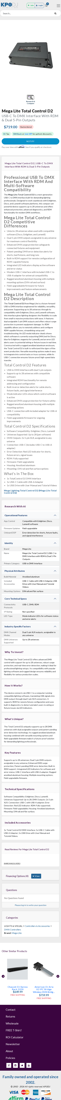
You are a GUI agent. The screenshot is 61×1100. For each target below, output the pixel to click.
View (37, 876)
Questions (11, 890)
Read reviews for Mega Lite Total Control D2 (27, 849)
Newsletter (13, 1044)
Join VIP (28, 134)
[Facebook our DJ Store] (8, 1065)
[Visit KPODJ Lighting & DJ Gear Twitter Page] (22, 1065)
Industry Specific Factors (18, 626)
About (9, 1051)
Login (40, 5)
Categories (12, 917)
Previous (3, 976)
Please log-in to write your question (30, 905)
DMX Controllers (12, 929)
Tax (6, 134)
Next (57, 976)
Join (32, 5)
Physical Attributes (15, 570)
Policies (10, 1058)
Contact (10, 1009)
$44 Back (17, 134)
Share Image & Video (12, 863)
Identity (9, 543)
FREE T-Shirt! (14, 1030)
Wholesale (12, 1023)
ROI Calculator (14, 1037)
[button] (30, 100)
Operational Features (16, 515)
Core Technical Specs (16, 598)
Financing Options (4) (17, 876)
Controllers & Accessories (37, 926)
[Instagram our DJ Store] (15, 1065)
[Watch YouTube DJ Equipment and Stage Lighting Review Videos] (28, 1065)
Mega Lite (17, 933)
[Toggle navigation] (58, 5)
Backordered (26, 127)
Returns (10, 1016)
